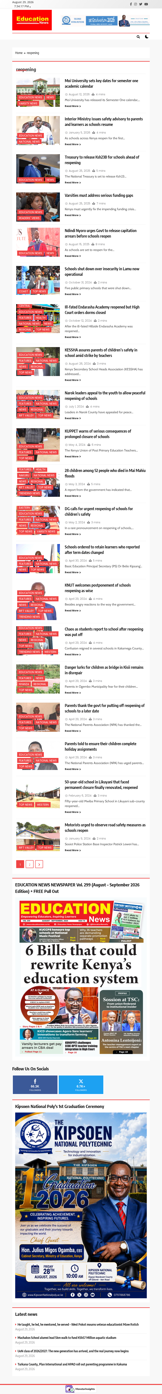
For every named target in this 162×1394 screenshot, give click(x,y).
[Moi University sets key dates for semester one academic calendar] (38, 92)
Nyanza (24, 684)
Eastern (24, 508)
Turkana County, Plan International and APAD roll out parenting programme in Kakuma (72, 1364)
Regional (25, 330)
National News (29, 142)
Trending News (29, 493)
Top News (39, 291)
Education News (30, 97)
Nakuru (24, 475)
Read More (71, 106)
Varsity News (28, 103)
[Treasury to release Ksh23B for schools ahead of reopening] (38, 168)
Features (25, 318)
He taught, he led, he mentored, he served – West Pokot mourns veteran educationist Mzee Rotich (78, 1324)
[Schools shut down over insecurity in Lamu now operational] (38, 280)
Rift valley (26, 415)
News (50, 97)
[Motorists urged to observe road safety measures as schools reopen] (38, 836)
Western (50, 652)
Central (24, 306)
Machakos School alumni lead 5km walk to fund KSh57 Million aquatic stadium (67, 1337)
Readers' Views (29, 218)
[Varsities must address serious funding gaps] (38, 206)
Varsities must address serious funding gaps (99, 195)
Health (40, 318)
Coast (23, 291)
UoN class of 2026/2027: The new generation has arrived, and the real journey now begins (73, 1351)
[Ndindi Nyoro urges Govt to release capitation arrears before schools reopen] (38, 242)
